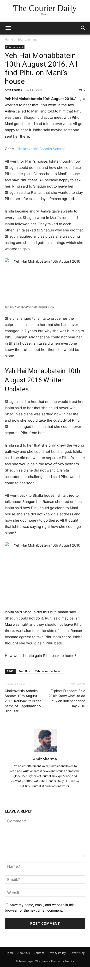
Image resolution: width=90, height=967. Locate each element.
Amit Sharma (13, 89)
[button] (8, 28)
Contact (39, 953)
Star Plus (24, 671)
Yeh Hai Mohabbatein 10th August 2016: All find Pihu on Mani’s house (41, 68)
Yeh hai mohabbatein (48, 671)
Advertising (77, 953)
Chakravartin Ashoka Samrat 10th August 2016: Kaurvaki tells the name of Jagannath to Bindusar (23, 701)
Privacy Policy (57, 953)
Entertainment (27, 39)
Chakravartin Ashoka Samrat (41, 149)
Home (9, 39)
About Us (24, 953)
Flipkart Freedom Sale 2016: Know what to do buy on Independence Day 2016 (66, 698)
